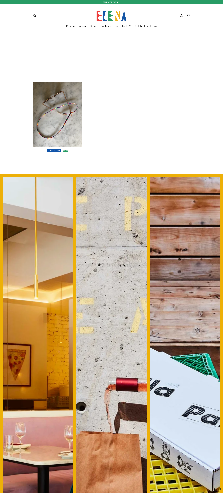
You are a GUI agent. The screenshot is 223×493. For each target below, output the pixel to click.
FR (219, 489)
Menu (82, 26)
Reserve (70, 26)
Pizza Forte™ (123, 26)
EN (216, 489)
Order (93, 26)
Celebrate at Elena (146, 26)
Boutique (106, 26)
